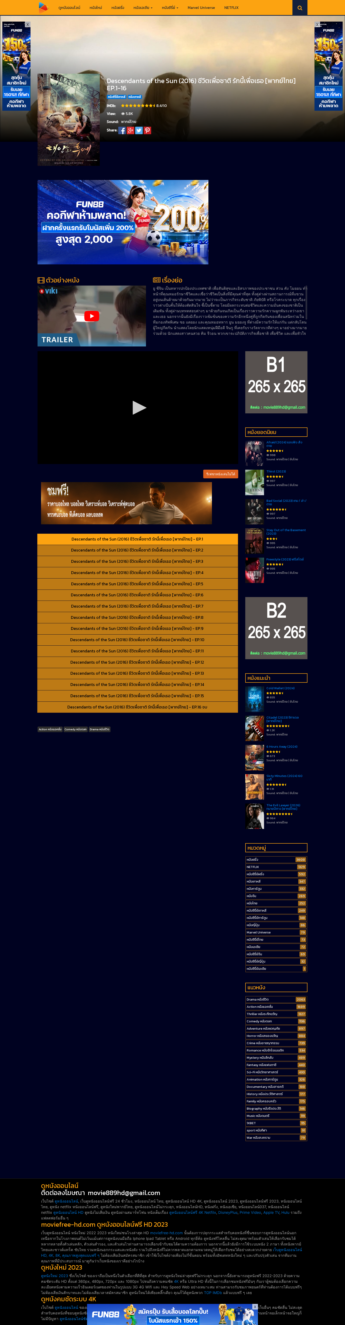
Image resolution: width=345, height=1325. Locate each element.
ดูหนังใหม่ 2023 (54, 1275)
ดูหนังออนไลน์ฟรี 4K (186, 1212)
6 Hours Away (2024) (281, 746)
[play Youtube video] (92, 316)
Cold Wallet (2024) (280, 688)
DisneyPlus (228, 1212)
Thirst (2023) (276, 471)
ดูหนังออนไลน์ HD (68, 1212)
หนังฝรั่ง (117, 7)
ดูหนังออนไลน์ (69, 7)
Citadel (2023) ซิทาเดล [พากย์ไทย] (282, 719)
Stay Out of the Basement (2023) (286, 532)
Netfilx (210, 1212)
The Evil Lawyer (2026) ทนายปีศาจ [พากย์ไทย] (283, 807)
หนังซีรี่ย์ (169, 7)
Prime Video (250, 1212)
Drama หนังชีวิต (99, 729)
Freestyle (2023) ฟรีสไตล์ (285, 559)
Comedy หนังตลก (76, 729)
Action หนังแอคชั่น (50, 729)
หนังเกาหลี (135, 97)
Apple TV (271, 1212)
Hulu (285, 1212)
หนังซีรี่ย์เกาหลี (116, 97)
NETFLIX (231, 7)
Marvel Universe (201, 7)
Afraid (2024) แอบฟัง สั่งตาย (284, 444)
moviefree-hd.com (166, 1232)
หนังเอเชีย (142, 7)
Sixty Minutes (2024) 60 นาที (284, 777)
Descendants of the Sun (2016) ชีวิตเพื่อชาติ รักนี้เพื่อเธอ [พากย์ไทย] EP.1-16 (201, 84)
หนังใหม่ (96, 7)
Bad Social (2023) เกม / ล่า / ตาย (286, 502)
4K (176, 1281)
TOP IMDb (213, 1292)
